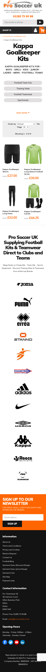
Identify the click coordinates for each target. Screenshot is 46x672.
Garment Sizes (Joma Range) (15, 569)
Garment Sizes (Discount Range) (16, 565)
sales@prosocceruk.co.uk (18, 619)
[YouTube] (16, 642)
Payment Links (9, 580)
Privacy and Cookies (11, 550)
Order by (12, 124)
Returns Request (9, 553)
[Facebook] (5, 642)
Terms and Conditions (12, 546)
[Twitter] (10, 642)
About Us (6, 542)
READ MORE (21, 113)
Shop (6, 30)
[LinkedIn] (22, 642)
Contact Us (7, 557)
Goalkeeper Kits (20, 36)
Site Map (6, 577)
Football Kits (7, 36)
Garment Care (9, 573)
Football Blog (8, 561)
